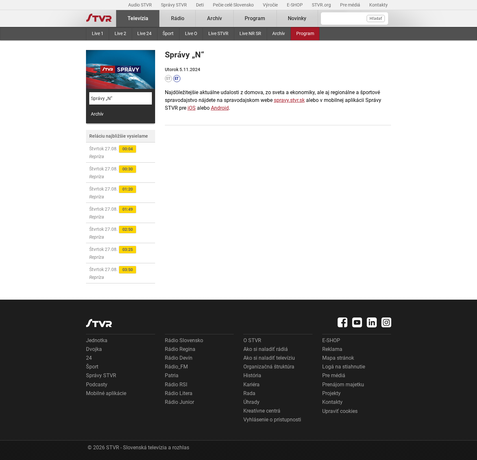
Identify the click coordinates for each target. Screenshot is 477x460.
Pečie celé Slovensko (234, 4)
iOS (192, 108)
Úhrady (251, 402)
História (252, 375)
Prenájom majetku (343, 384)
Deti (200, 4)
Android (220, 108)
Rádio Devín (178, 358)
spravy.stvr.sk (289, 100)
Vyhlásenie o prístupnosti (272, 419)
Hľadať (376, 18)
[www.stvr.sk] (99, 323)
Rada (249, 393)
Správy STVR (174, 4)
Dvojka (94, 349)
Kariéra (251, 384)
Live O (191, 33)
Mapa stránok (338, 358)
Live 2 (120, 33)
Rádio (177, 18)
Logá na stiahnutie (343, 367)
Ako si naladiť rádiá (265, 349)
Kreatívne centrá (261, 411)
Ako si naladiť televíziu (269, 358)
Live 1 (98, 33)
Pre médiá (350, 4)
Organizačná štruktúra (268, 367)
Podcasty (96, 384)
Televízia (138, 18)
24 (89, 358)
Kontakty (378, 4)
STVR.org (322, 4)
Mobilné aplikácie (106, 393)
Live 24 (144, 33)
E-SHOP (295, 4)
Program (305, 33)
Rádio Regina (180, 349)
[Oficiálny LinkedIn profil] (371, 322)
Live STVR (218, 33)
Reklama (332, 349)
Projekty (331, 393)
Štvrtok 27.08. (111, 152)
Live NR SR (250, 33)
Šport (168, 33)
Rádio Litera (178, 393)
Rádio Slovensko (184, 340)
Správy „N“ (101, 98)
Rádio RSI (176, 384)
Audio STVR (140, 4)
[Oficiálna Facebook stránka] (342, 322)
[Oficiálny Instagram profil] (386, 322)
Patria (171, 375)
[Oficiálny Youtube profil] (357, 322)
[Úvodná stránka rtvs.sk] (99, 18)
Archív (278, 33)
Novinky (297, 18)
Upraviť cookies (340, 411)
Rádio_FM (176, 367)
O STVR (252, 340)
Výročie (271, 4)
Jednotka (96, 340)
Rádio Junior (179, 402)
